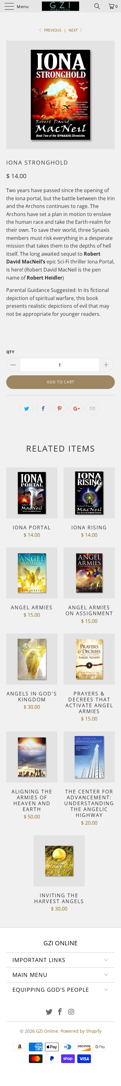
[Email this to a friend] (92, 408)
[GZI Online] (60, 6)
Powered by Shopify (80, 1031)
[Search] (99, 6)
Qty (10, 352)
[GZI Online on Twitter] (49, 1012)
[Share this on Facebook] (43, 408)
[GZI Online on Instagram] (71, 1012)
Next (74, 30)
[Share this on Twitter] (27, 408)
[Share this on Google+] (76, 408)
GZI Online (47, 1031)
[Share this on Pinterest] (59, 408)
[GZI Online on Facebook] (60, 1012)
